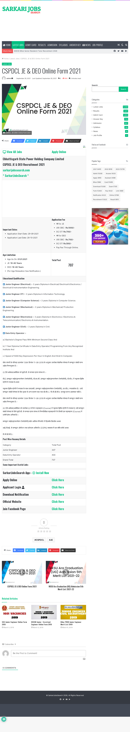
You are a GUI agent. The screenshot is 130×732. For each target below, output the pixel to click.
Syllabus (63, 45)
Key (108, 191)
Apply (97, 178)
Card (108, 182)
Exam (113, 186)
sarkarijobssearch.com (16, 170)
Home (8, 45)
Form (97, 191)
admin (8, 78)
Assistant (110, 178)
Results (42, 45)
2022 (108, 169)
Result (114, 199)
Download (99, 186)
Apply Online (59, 152)
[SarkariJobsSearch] (21, 9)
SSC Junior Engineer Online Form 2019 (14, 623)
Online (114, 195)
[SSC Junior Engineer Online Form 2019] (14, 612)
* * (16, 175)
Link (119, 191)
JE (51, 540)
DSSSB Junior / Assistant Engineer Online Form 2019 (41, 623)
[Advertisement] (86, 21)
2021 (97, 169)
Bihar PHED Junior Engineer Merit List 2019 (71, 623)
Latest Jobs (18, 45)
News (88, 45)
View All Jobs (14, 152)
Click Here (58, 480)
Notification (99, 195)
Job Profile (97, 45)
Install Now (42, 473)
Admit (97, 173)
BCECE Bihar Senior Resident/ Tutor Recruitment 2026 (35, 51)
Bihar (97, 182)
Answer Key (75, 45)
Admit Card (30, 45)
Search (95, 85)
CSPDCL (40, 540)
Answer (111, 173)
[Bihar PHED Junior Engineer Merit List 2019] (73, 612)
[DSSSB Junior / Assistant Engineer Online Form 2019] (44, 612)
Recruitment (100, 199)
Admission (52, 45)
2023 (120, 169)
